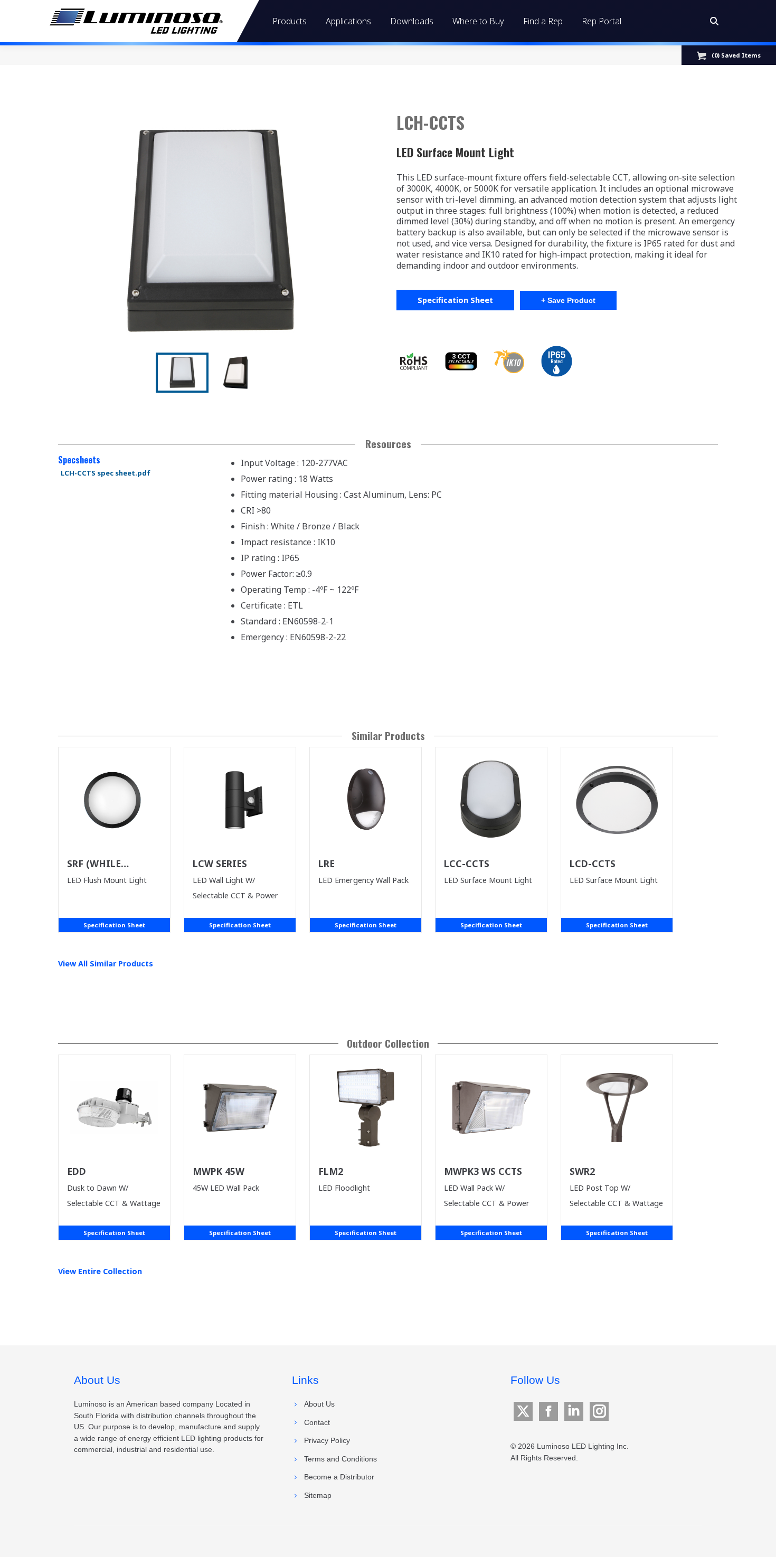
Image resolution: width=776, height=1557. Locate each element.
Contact (317, 1422)
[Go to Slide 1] (182, 373)
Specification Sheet (455, 300)
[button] (209, 231)
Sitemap (318, 1495)
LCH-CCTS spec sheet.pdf (105, 473)
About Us (319, 1404)
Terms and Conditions (340, 1459)
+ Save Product (568, 300)
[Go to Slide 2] (236, 373)
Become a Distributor (339, 1477)
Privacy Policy (327, 1440)
